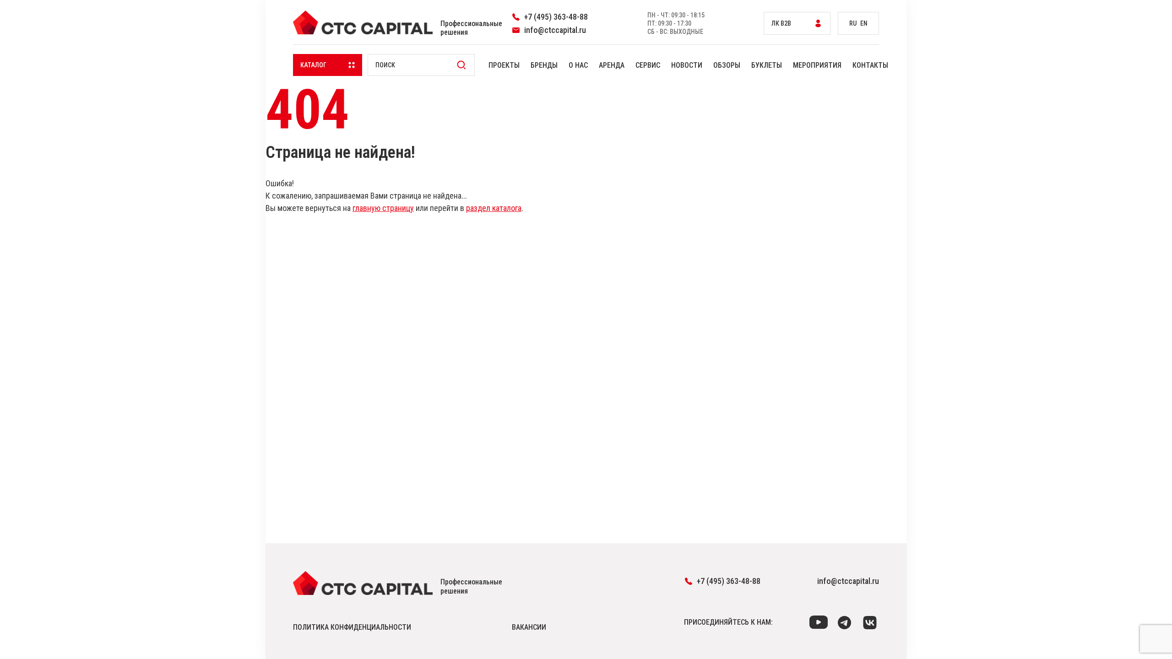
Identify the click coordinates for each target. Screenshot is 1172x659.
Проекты (504, 65)
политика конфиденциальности (352, 627)
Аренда (611, 65)
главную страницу (383, 208)
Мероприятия (817, 65)
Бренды (544, 65)
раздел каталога (493, 208)
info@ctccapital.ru (848, 581)
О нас (578, 65)
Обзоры (726, 65)
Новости (686, 65)
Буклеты (766, 65)
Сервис (647, 65)
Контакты (870, 65)
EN (864, 23)
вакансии (529, 627)
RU (853, 23)
